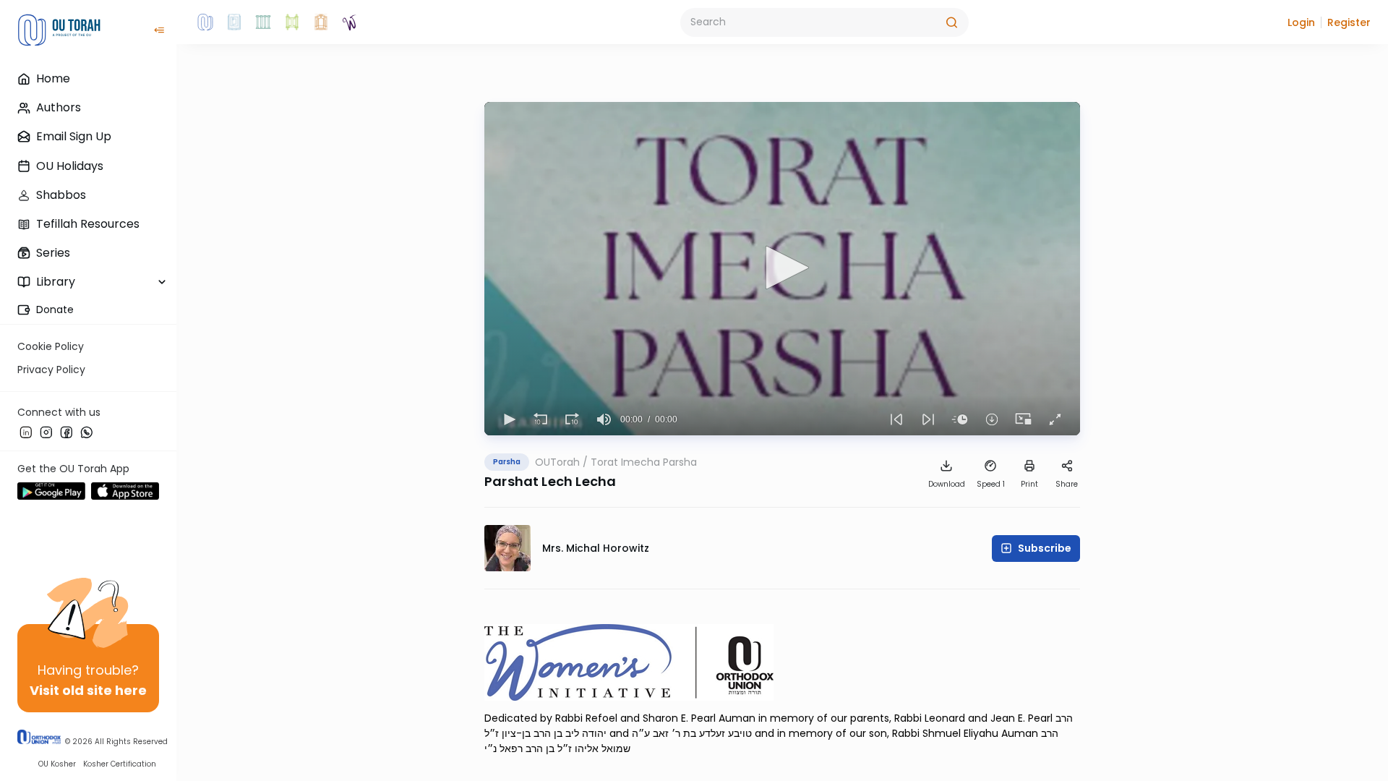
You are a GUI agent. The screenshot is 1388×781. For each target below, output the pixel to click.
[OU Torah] (205, 22)
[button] (1301, 22)
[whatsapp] (86, 431)
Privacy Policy (51, 369)
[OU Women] (349, 22)
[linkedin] (26, 431)
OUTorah (557, 462)
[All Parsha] (292, 22)
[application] (782, 268)
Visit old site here (88, 690)
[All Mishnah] (234, 22)
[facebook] (66, 431)
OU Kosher (57, 764)
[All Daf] (321, 22)
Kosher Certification (119, 764)
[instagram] (46, 431)
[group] (604, 419)
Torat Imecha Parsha (644, 462)
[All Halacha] (263, 22)
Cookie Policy (50, 346)
